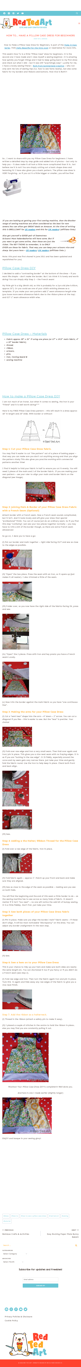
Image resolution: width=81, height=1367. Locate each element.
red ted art (54, 1216)
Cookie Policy (11, 1320)
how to (14, 1216)
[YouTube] (22, 13)
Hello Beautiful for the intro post (32, 48)
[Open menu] (79, 23)
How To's (37, 38)
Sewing (44, 38)
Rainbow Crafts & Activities (15, 1232)
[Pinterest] (13, 13)
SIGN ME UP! (40, 1286)
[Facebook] (4, 13)
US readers (30, 229)
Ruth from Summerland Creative (48, 66)
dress (6, 1216)
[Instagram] (9, 13)
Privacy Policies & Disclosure (18, 1316)
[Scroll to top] (76, 1359)
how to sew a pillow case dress (33, 1216)
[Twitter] (18, 13)
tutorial (7, 1221)
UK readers (53, 229)
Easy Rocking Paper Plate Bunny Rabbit (63, 1233)
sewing (65, 1216)
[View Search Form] (77, 13)
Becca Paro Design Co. (55, 1363)
